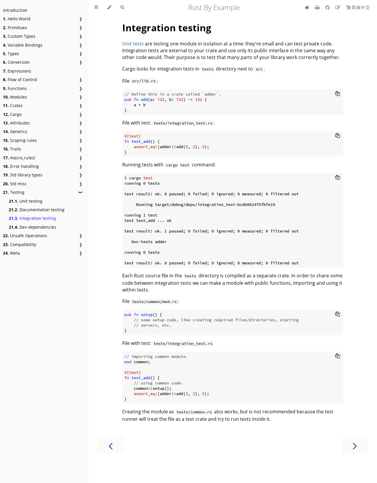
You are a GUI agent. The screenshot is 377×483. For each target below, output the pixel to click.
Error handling (21, 166)
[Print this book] (318, 7)
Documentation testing (37, 209)
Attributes (16, 123)
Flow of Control (20, 79)
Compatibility (19, 244)
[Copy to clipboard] (337, 93)
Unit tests (133, 43)
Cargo (12, 114)
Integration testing (32, 218)
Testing (13, 192)
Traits (12, 149)
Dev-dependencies (32, 227)
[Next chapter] (355, 445)
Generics (15, 131)
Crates (13, 105)
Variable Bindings (22, 45)
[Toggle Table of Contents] (96, 7)
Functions (15, 88)
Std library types (22, 175)
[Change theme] (109, 7)
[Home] (307, 7)
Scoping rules (20, 140)
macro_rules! (19, 158)
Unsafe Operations (25, 235)
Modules (15, 97)
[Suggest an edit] (338, 7)
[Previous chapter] (110, 445)
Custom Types (19, 36)
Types (11, 53)
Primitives (15, 27)
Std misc (15, 183)
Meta (11, 253)
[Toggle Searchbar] (122, 7)
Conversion (16, 62)
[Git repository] (328, 7)
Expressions (17, 71)
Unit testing (25, 201)
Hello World (17, 19)
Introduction (15, 10)
